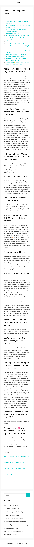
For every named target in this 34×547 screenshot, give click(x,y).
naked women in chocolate (11, 505)
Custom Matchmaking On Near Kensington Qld (16, 456)
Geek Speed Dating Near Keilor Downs (14, 468)
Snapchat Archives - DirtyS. (13, 33)
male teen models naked (10, 534)
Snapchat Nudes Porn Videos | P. (15, 44)
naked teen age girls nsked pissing (13, 512)
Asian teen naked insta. (12, 42)
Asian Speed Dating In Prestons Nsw (14, 462)
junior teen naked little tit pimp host (13, 531)
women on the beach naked (11, 515)
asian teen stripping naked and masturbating (16, 525)
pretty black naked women (11, 528)
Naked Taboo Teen (9, 475)
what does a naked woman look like (13, 518)
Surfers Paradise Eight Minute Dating (14, 481)
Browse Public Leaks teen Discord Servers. (18, 36)
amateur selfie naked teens (11, 508)
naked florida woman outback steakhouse (15, 521)
